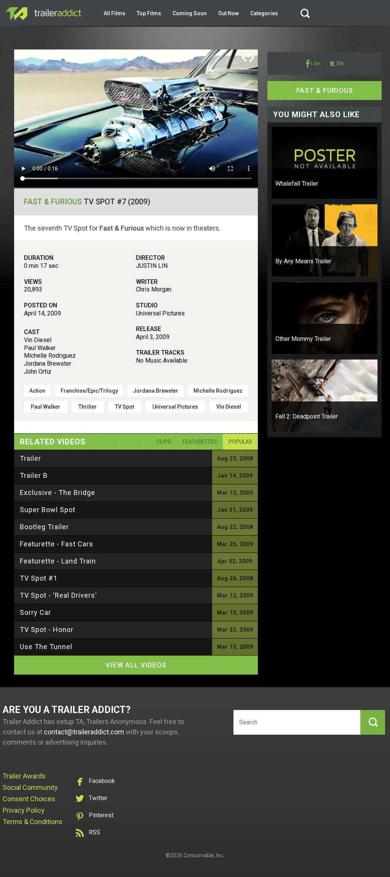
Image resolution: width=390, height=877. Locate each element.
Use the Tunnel (46, 647)
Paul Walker (45, 407)
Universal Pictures (175, 407)
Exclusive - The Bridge (57, 493)
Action (37, 391)
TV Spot (124, 407)
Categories (264, 13)
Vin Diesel (228, 407)
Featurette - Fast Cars (56, 544)
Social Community (30, 787)
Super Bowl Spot (47, 510)
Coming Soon (190, 13)
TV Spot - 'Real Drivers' (58, 595)
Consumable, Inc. (204, 855)
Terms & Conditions (32, 822)
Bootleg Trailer (44, 527)
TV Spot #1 (39, 578)
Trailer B (34, 475)
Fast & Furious (53, 201)
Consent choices (29, 799)
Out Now (228, 13)
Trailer (30, 458)
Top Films (149, 13)
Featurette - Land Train (58, 561)
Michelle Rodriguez (218, 391)
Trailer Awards (24, 776)
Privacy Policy (24, 810)
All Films (114, 13)
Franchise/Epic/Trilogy (89, 391)
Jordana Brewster (155, 391)
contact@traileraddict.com (84, 732)
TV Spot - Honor (47, 629)
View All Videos (135, 665)
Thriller (87, 407)
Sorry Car (35, 612)
